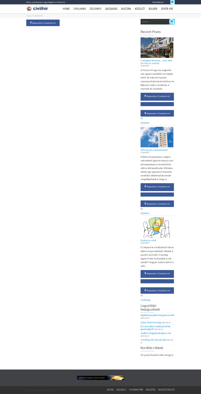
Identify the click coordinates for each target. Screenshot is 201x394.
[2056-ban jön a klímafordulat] (158, 137)
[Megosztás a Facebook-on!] (157, 104)
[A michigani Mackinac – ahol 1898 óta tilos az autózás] (158, 48)
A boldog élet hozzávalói (153, 339)
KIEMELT (121, 389)
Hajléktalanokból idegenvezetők (157, 315)
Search (172, 2)
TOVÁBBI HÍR (136, 389)
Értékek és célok (148, 240)
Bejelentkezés (158, 2)
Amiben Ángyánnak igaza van (156, 333)
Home (29, 16)
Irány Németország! (151, 322)
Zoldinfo (145, 122)
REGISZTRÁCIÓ (166, 389)
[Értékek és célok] (158, 228)
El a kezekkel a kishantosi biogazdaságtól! (156, 328)
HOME (110, 389)
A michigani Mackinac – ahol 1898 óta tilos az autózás (156, 62)
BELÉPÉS (150, 389)
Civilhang (145, 300)
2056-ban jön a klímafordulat (154, 150)
